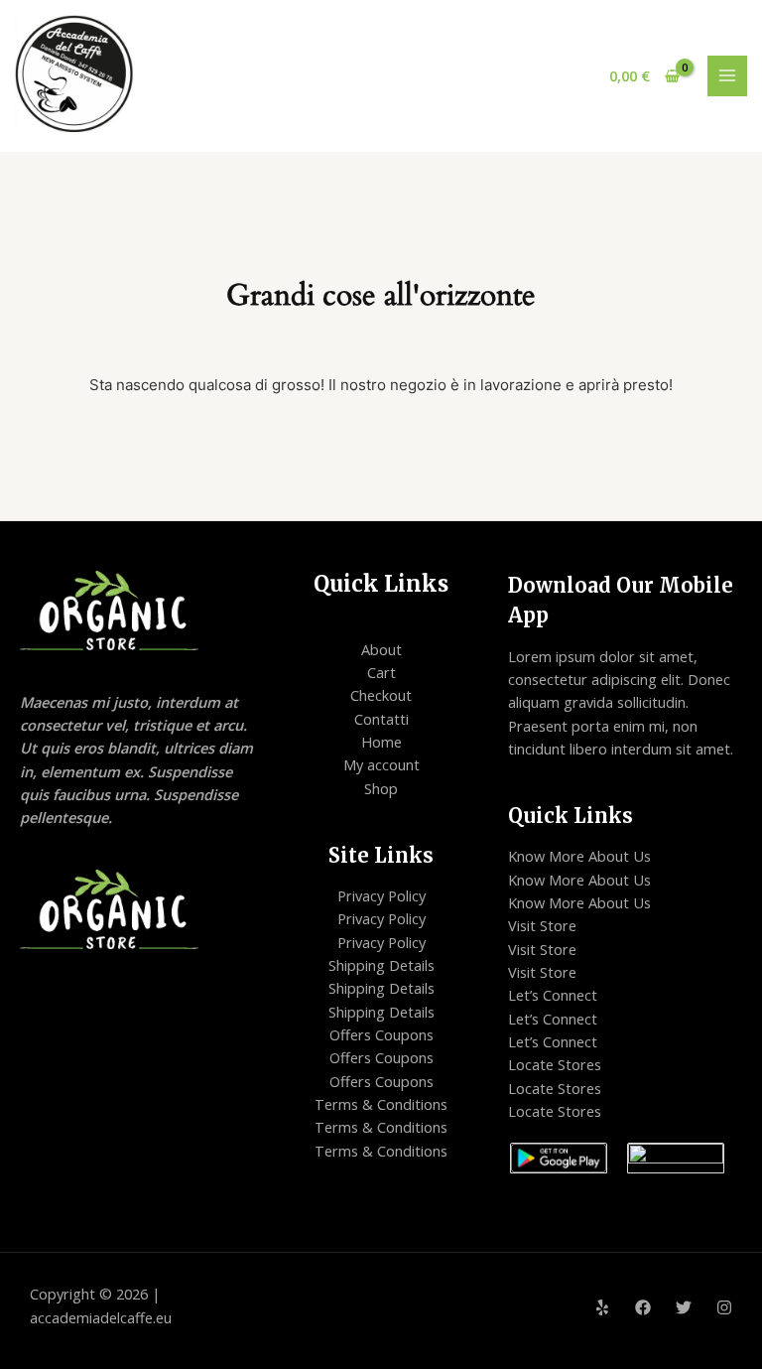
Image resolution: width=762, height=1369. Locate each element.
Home (381, 742)
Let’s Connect (552, 995)
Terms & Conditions (381, 1104)
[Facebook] (643, 1307)
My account (381, 764)
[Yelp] (602, 1307)
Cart (381, 672)
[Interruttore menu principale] (727, 75)
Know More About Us (579, 856)
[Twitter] (684, 1307)
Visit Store (542, 925)
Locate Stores (554, 1064)
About (381, 649)
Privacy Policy (381, 895)
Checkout (381, 695)
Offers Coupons (381, 1034)
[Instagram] (724, 1307)
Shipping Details (381, 965)
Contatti (381, 719)
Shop (381, 788)
